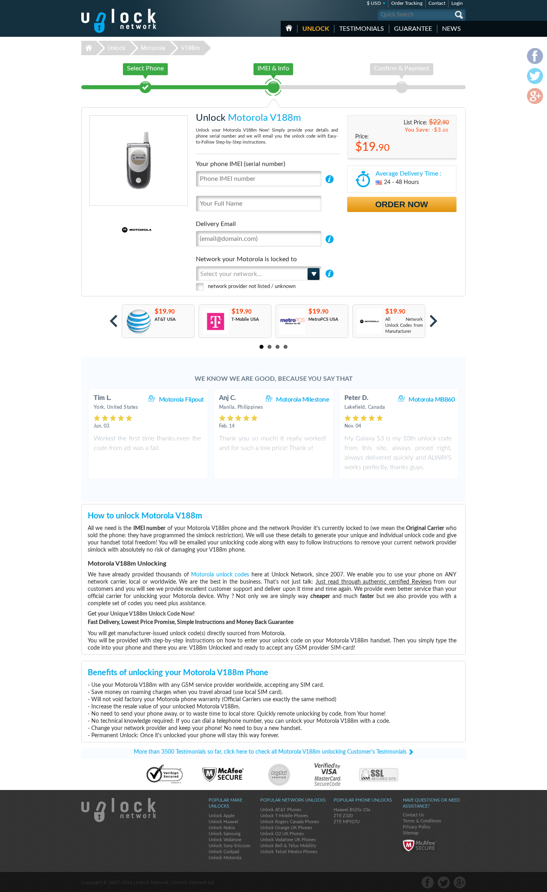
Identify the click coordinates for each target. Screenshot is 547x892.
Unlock (315, 29)
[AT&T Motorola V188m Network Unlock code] (138, 321)
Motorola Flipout (181, 399)
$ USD (374, 3)
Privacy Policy (416, 827)
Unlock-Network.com (118, 810)
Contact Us (413, 815)
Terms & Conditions (422, 821)
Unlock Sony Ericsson (229, 846)
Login (457, 3)
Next (433, 321)
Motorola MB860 (431, 399)
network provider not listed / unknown (252, 286)
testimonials (361, 29)
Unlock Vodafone (225, 840)
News (451, 29)
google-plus (460, 882)
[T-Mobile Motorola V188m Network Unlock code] (215, 321)
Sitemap (410, 833)
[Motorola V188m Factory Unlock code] (369, 321)
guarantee (413, 29)
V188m (190, 48)
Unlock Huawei (223, 822)
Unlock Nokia (222, 828)
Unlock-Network (118, 21)
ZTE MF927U (347, 822)
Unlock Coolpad (224, 852)
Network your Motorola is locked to (246, 259)
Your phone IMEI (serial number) (240, 164)
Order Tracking (406, 3)
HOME (289, 28)
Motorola (153, 48)
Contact (436, 3)
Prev (113, 321)
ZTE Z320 (343, 816)
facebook (428, 882)
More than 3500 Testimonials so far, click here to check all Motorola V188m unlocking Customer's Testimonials (270, 752)
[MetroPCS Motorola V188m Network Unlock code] (292, 321)
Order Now (401, 204)
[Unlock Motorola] (109, 230)
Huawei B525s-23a (352, 810)
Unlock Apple (222, 816)
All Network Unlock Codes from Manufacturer (404, 325)
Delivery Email (216, 224)
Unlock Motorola (225, 858)
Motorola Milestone (302, 399)
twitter (444, 882)
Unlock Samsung (225, 834)
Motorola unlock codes (220, 575)
